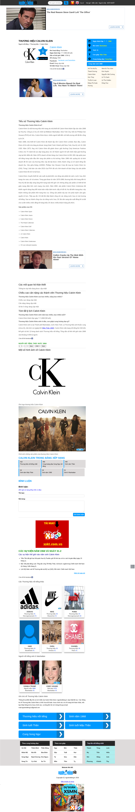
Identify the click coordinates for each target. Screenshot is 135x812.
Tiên (98, 752)
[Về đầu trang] (133, 810)
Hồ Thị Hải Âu (92, 68)
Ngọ (55, 748)
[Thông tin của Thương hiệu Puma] (74, 609)
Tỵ (74, 761)
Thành (89, 748)
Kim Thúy (91, 77)
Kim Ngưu (44, 757)
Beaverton (52, 616)
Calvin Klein (44, 44)
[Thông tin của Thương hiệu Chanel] (74, 643)
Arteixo (52, 650)
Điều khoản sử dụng (67, 781)
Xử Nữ (24, 748)
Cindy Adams (52, 686)
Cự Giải (34, 761)
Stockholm (29, 650)
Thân (75, 748)
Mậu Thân (103, 54)
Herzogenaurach (29, 616)
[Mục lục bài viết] (133, 566)
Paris (74, 650)
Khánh (99, 761)
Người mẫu (102, 3)
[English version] (77, 4)
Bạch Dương (35, 757)
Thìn (65, 761)
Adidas (30, 612)
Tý (55, 757)
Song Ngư (108, 59)
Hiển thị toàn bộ (79, 573)
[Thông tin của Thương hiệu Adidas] (29, 609)
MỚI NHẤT (111, 3)
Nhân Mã (25, 752)
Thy (107, 761)
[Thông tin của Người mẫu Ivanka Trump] (29, 684)
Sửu (65, 757)
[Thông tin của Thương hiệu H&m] (29, 643)
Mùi (65, 748)
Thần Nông (45, 748)
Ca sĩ (82, 3)
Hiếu (108, 752)
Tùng (98, 748)
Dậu (55, 752)
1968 (109, 41)
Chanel (74, 646)
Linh (107, 748)
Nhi (88, 757)
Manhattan (29, 690)
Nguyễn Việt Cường (108, 74)
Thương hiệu (34, 44)
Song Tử (25, 761)
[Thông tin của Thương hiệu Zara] (51, 643)
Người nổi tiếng (23, 44)
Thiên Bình (35, 748)
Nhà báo (52, 688)
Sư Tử (43, 761)
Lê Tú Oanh (105, 77)
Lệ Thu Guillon (106, 80)
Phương (90, 761)
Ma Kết (33, 752)
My (88, 752)
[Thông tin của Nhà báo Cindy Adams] (51, 684)
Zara (52, 646)
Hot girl (88, 3)
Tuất (65, 752)
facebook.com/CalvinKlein (66, 60)
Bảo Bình (44, 752)
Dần (75, 757)
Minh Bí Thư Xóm (107, 68)
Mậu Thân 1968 (48, 328)
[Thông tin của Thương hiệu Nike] (51, 609)
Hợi (75, 752)
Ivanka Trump (30, 686)
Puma (74, 612)
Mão (55, 761)
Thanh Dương (92, 71)
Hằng (98, 757)
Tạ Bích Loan (92, 80)
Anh (107, 757)
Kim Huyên (105, 71)
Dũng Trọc (105, 83)
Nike (52, 612)
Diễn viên (95, 3)
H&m (30, 646)
